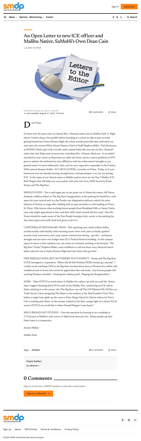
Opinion (28, 29)
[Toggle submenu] (16, 17)
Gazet (41, 437)
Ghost (33, 437)
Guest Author (33, 47)
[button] (35, 17)
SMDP (12, 437)
